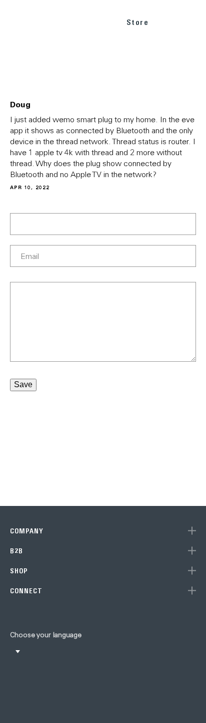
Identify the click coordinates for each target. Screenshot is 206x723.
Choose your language (46, 634)
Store (137, 22)
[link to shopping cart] (169, 20)
